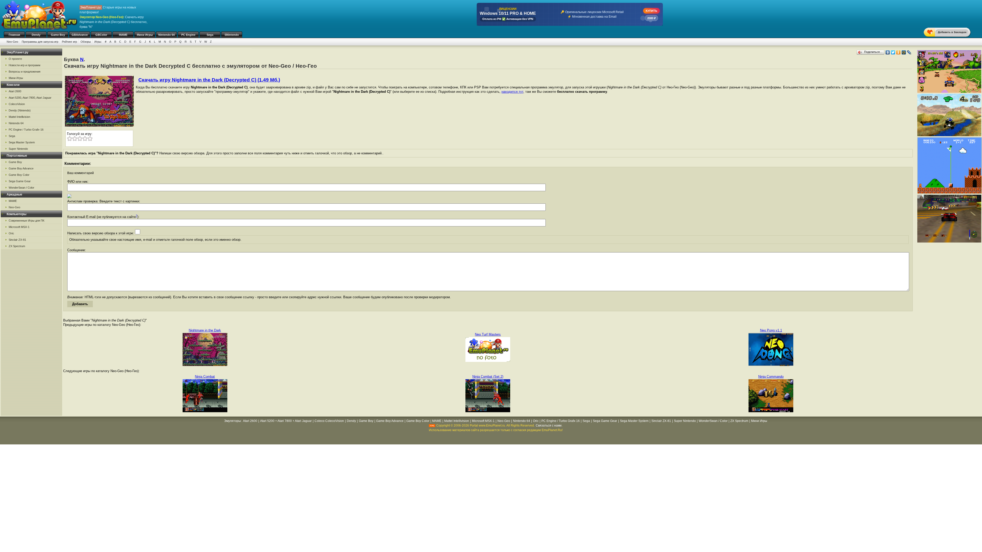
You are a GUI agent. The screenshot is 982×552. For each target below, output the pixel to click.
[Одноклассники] (898, 52)
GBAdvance (80, 34)
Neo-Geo (12, 41)
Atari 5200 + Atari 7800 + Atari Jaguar (286, 421)
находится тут (512, 92)
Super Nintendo (18, 148)
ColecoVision (17, 104)
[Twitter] (893, 52)
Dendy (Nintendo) (20, 110)
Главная (14, 34)
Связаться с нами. (549, 425)
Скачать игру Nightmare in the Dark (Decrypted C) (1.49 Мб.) (209, 80)
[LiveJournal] (909, 52)
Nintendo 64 (166, 34)
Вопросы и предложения (24, 71)
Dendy (36, 34)
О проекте (15, 58)
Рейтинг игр (69, 41)
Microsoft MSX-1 (19, 226)
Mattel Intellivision (19, 116)
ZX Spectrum (17, 246)
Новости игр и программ (24, 65)
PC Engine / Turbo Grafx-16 (26, 129)
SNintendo (232, 34)
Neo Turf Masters (488, 334)
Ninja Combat (205, 376)
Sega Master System (22, 142)
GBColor (101, 34)
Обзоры (86, 41)
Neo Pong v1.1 (771, 330)
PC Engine (188, 34)
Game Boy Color (19, 174)
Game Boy (58, 34)
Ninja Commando (771, 376)
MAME (123, 34)
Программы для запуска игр (40, 41)
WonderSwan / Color (21, 187)
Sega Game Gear (20, 181)
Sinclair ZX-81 (17, 239)
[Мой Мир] (904, 52)
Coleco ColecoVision (329, 421)
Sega (210, 34)
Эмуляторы (232, 421)
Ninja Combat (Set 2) (487, 376)
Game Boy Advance (21, 168)
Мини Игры (145, 34)
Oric (11, 233)
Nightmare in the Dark (205, 330)
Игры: (98, 41)
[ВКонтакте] (887, 52)
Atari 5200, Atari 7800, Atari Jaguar (30, 97)
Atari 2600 (15, 91)
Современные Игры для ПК (26, 220)
